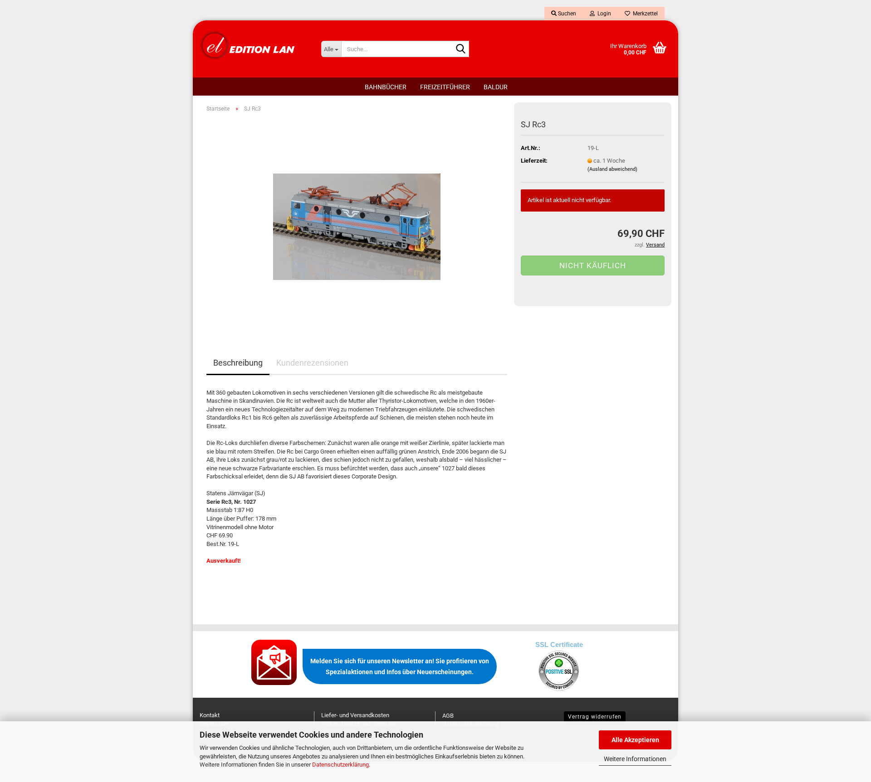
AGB (448, 715)
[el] (254, 45)
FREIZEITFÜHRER (445, 87)
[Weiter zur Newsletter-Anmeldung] (274, 661)
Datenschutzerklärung (340, 764)
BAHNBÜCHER (385, 87)
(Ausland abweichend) (612, 169)
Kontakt (210, 715)
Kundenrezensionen (312, 362)
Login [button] (603, 13)
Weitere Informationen (635, 759)
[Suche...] (460, 49)
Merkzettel (644, 13)
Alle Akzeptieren (635, 739)
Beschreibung (238, 362)
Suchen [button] (566, 13)
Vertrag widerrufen (594, 717)
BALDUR (496, 87)
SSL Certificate (559, 644)
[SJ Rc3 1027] (356, 221)
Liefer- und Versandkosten (355, 715)
